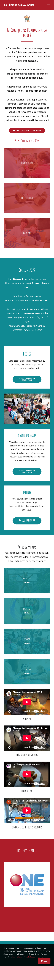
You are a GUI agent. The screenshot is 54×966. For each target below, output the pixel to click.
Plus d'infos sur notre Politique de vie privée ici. (30, 957)
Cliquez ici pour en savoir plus (27, 379)
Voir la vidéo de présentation (28, 130)
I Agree (44, 961)
